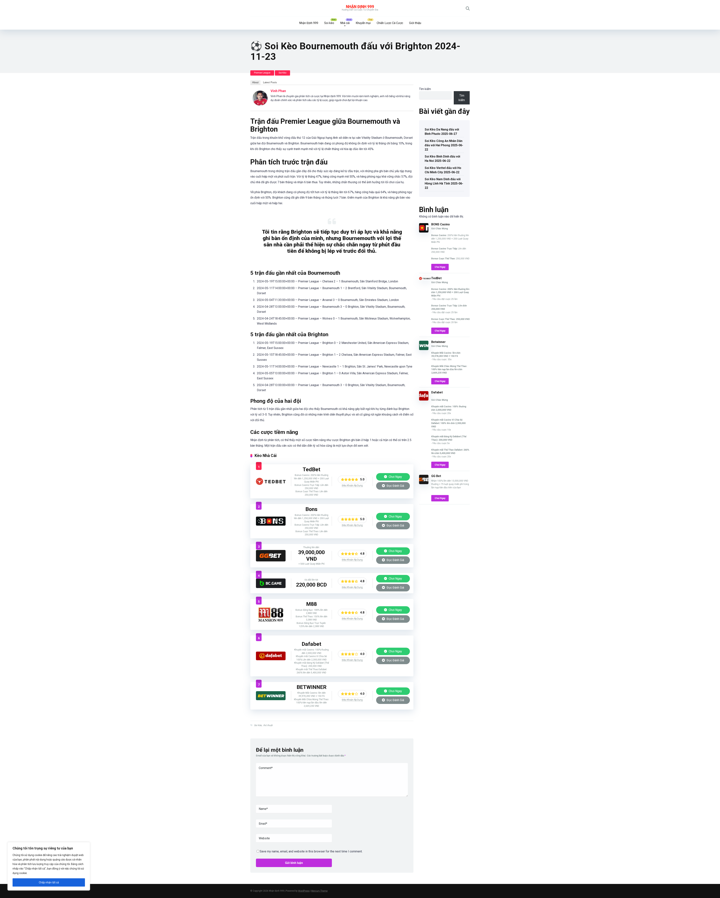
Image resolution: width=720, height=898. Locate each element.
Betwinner (438, 342)
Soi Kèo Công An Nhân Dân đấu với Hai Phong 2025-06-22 (444, 145)
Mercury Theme (319, 891)
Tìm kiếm (425, 89)
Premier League (262, 72)
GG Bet (436, 476)
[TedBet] (271, 484)
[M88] (271, 621)
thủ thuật (268, 725)
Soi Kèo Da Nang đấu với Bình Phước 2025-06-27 (442, 132)
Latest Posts (270, 82)
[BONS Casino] (271, 524)
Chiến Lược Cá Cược (390, 23)
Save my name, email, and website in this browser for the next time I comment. (311, 851)
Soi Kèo (282, 72)
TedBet (436, 278)
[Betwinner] (271, 699)
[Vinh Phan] (260, 104)
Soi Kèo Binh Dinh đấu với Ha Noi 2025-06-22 (442, 159)
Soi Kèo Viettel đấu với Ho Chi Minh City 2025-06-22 (443, 170)
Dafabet (437, 392)
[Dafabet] (271, 659)
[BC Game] (271, 587)
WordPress (304, 891)
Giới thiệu (415, 23)
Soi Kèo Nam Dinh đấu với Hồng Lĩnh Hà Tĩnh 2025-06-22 (444, 183)
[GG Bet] (271, 560)
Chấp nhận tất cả (49, 882)
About (255, 82)
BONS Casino (440, 224)
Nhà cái (345, 23)
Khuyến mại (363, 23)
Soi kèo (329, 23)
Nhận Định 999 (360, 7)
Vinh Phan (278, 91)
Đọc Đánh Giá (395, 486)
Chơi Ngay (395, 477)
